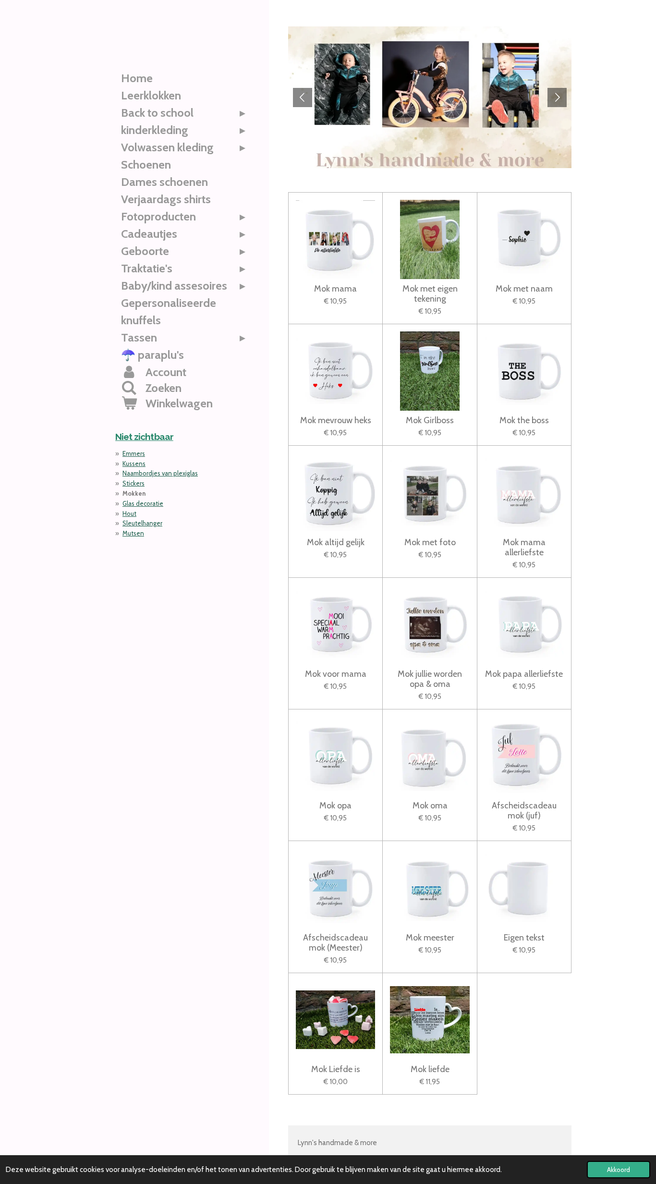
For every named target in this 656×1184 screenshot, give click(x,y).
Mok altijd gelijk (335, 542)
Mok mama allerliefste (524, 547)
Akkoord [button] (618, 1169)
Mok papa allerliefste (524, 674)
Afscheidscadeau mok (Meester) (335, 943)
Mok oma (430, 806)
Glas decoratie (142, 503)
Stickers (133, 483)
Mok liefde (430, 1069)
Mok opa (335, 806)
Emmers (133, 453)
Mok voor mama (335, 674)
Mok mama (335, 289)
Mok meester (430, 938)
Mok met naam (524, 289)
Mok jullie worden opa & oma (430, 679)
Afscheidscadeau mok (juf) (524, 811)
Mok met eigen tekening (430, 294)
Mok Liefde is (335, 1069)
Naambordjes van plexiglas (160, 473)
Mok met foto (430, 542)
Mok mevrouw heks (335, 420)
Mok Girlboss (430, 420)
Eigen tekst (524, 938)
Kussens (134, 463)
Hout (129, 513)
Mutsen (133, 533)
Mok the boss (524, 420)
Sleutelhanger (142, 523)
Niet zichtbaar (144, 436)
